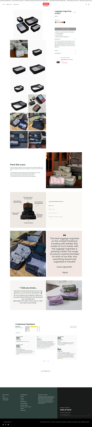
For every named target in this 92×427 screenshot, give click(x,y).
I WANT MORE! (35, 217)
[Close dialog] (65, 204)
